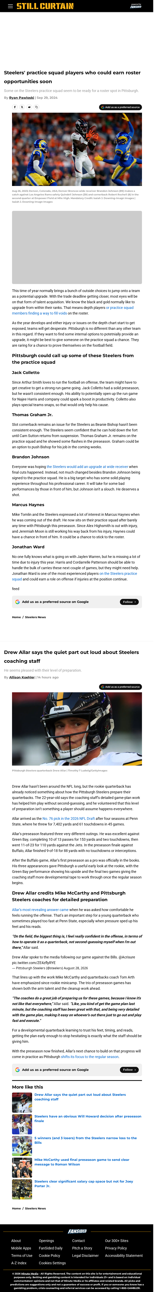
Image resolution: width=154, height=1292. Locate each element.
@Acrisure (127, 957)
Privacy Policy (116, 1248)
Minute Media (29, 1273)
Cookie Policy (49, 1255)
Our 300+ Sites (116, 1241)
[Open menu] (10, 6)
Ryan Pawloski (21, 98)
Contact (78, 1241)
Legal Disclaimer (85, 1255)
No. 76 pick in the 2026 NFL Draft (69, 818)
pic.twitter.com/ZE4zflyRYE (34, 963)
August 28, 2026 (76, 968)
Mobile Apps (21, 1248)
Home (16, 617)
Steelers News (35, 617)
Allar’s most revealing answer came (40, 910)
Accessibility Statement (124, 1255)
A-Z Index (18, 1263)
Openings (46, 1241)
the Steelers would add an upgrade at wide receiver (87, 467)
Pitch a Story (82, 1248)
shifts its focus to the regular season (90, 1057)
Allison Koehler (22, 677)
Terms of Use (21, 1255)
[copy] (36, 107)
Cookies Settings (52, 1263)
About (16, 1241)
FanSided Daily (51, 1248)
